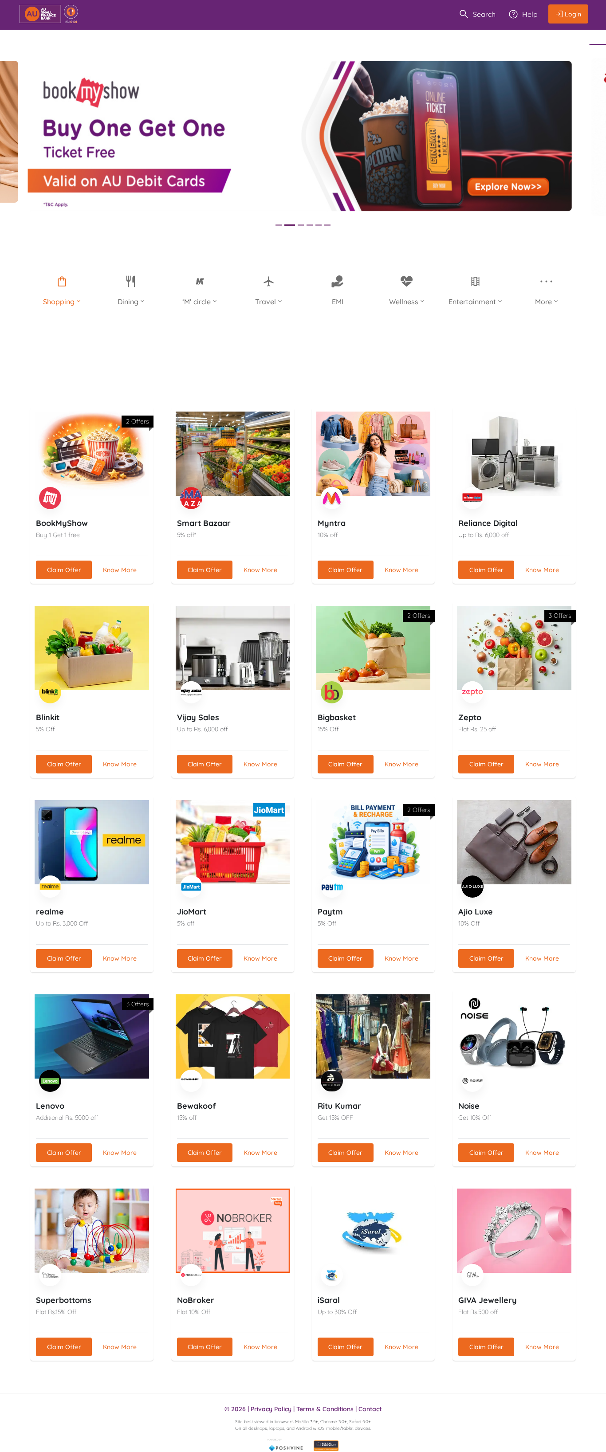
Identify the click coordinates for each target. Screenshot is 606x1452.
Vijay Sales (198, 717)
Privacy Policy (271, 1409)
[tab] (278, 225)
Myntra (332, 523)
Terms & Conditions (325, 1409)
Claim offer (64, 570)
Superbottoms (63, 1300)
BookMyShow (62, 523)
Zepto (469, 717)
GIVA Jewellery (487, 1300)
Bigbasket (337, 717)
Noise (469, 1106)
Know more (120, 570)
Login (573, 14)
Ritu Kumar (339, 1106)
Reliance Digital (488, 523)
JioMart (191, 912)
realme (50, 912)
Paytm (330, 912)
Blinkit (47, 717)
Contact (370, 1409)
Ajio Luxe (475, 912)
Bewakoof (196, 1106)
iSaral (329, 1300)
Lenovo (50, 1106)
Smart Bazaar (204, 523)
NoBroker (195, 1300)
